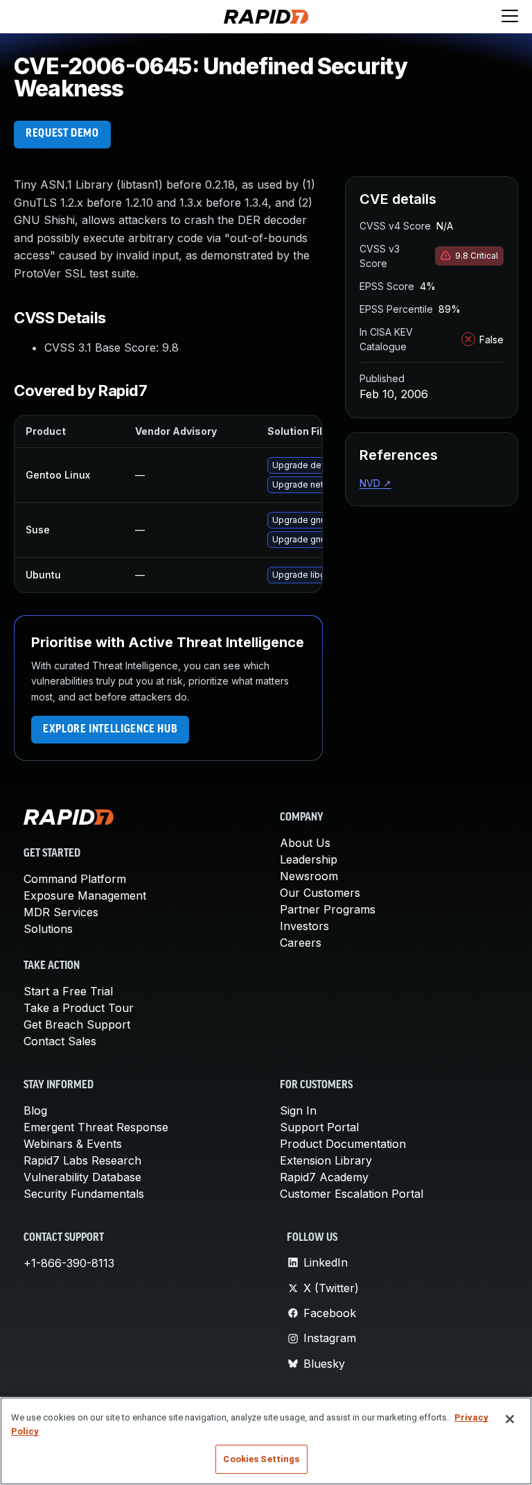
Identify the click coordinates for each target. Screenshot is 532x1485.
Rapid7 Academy (324, 1177)
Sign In (298, 1110)
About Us (305, 843)
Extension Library (326, 1160)
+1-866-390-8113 (69, 1263)
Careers (300, 943)
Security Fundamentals (84, 1194)
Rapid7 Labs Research (82, 1160)
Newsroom (309, 876)
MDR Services (61, 912)
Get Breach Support (77, 1024)
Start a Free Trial (68, 991)
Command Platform (75, 879)
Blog (35, 1110)
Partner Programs (327, 909)
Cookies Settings (261, 1459)
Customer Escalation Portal (351, 1194)
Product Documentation (343, 1144)
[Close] (510, 1419)
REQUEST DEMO (62, 133)
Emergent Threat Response (96, 1127)
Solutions (48, 929)
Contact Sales (60, 1041)
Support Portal (319, 1127)
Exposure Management (85, 895)
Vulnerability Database (82, 1177)
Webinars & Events (73, 1144)
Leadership (308, 859)
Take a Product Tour (79, 1008)
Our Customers (320, 893)
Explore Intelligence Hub (110, 729)
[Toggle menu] (510, 16)
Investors (304, 926)
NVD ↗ (375, 483)
